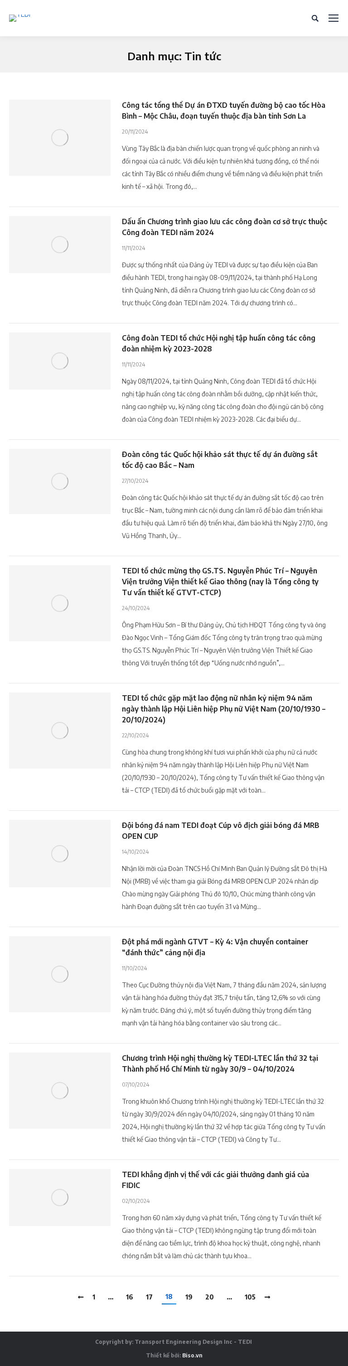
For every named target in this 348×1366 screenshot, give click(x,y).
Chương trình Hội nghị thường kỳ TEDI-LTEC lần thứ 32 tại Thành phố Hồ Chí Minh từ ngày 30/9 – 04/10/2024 (220, 1063)
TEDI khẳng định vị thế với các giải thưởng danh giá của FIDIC (215, 1180)
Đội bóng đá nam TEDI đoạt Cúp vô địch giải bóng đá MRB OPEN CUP (220, 831)
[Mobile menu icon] (333, 18)
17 (149, 1297)
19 (189, 1297)
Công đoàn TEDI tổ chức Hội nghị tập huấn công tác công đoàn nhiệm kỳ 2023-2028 (218, 343)
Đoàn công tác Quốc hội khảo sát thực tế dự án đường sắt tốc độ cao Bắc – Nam (220, 460)
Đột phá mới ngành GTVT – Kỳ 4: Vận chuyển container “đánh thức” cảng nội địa (215, 947)
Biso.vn (192, 1355)
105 (250, 1297)
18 (169, 1296)
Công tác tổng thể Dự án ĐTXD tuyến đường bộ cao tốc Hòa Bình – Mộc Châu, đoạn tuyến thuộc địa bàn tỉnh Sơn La (223, 110)
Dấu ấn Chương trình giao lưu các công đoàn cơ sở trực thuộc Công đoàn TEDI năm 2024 (224, 227)
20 (209, 1297)
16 (129, 1297)
